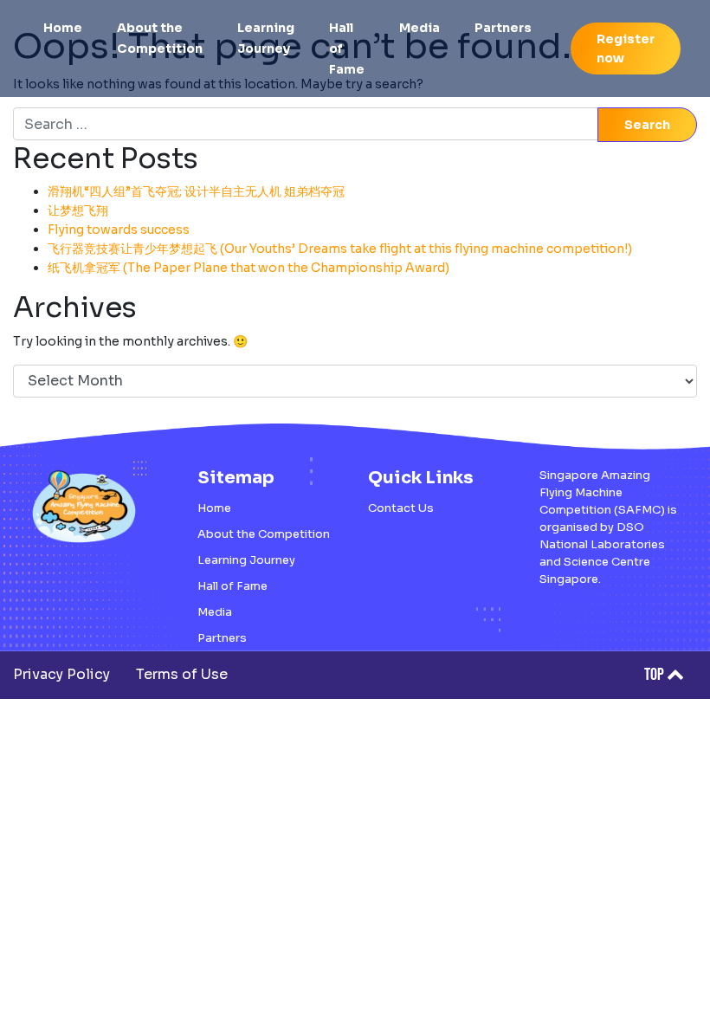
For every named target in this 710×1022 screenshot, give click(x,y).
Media (419, 28)
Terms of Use (182, 674)
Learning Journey (265, 38)
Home (62, 28)
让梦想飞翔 (78, 210)
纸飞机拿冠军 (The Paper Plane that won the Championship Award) (248, 267)
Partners (503, 28)
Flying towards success (119, 229)
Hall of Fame (347, 48)
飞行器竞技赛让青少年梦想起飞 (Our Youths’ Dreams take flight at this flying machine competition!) (340, 248)
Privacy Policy (61, 674)
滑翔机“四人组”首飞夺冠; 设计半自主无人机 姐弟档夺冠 (196, 191)
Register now (626, 48)
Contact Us (401, 508)
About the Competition (160, 38)
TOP (655, 674)
